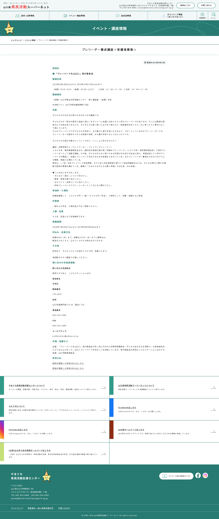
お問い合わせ (206, 5)
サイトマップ (17, 508)
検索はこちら (185, 5)
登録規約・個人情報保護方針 (41, 508)
